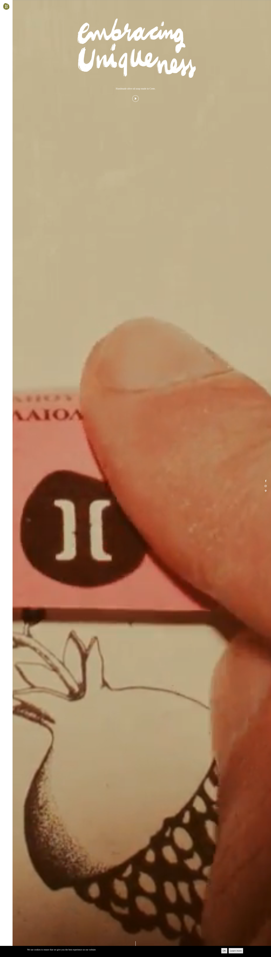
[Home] (6, 6)
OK (224, 950)
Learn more (236, 950)
